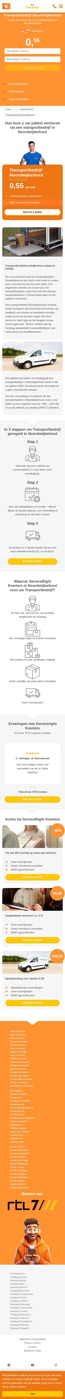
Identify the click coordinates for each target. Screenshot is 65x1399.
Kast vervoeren (17, 1059)
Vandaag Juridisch (19, 1304)
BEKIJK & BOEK (32, 212)
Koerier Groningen (19, 1174)
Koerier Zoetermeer (19, 1191)
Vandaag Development (21, 1325)
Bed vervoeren (17, 1042)
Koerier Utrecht (17, 1188)
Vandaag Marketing (19, 1328)
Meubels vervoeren (19, 1069)
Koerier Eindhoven (19, 1167)
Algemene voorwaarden (32, 1343)
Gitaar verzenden (18, 1055)
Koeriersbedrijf (17, 1108)
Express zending (18, 1098)
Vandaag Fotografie (19, 1332)
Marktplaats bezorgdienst (22, 1121)
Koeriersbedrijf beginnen (22, 1111)
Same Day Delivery (19, 1135)
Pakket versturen (18, 1125)
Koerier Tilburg (17, 1184)
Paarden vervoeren (19, 1076)
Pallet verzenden (18, 1132)
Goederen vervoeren (20, 1104)
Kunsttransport (17, 1118)
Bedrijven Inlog (32, 1354)
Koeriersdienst (17, 1115)
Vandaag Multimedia (20, 1308)
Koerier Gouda (17, 1171)
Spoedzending (17, 1145)
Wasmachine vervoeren (21, 1089)
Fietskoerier (16, 1101)
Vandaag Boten (17, 1287)
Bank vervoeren (18, 1038)
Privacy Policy (32, 1346)
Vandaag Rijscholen (19, 1294)
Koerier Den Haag (19, 1164)
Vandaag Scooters (19, 1315)
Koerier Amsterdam (19, 1157)
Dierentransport (17, 1049)
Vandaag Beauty (18, 1284)
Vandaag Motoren (18, 1291)
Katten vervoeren (18, 1062)
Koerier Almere (17, 1150)
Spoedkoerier (16, 1142)
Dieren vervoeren (18, 1045)
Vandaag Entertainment (21, 1298)
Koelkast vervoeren (19, 1065)
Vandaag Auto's (17, 1277)
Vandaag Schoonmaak (21, 1311)
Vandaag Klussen (18, 1281)
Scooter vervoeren (19, 1079)
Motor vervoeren (18, 1072)
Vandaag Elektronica (20, 1318)
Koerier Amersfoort (19, 1154)
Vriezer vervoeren (19, 1086)
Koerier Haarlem (18, 1177)
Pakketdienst (16, 1128)
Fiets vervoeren (17, 1052)
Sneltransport (16, 1139)
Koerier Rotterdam (19, 1181)
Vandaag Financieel (19, 1321)
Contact (32, 1350)
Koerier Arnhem (17, 1160)
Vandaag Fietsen (18, 1301)
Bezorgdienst (16, 1094)
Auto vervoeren (17, 1035)
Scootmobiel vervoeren (21, 1083)
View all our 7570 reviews (32, 795)
